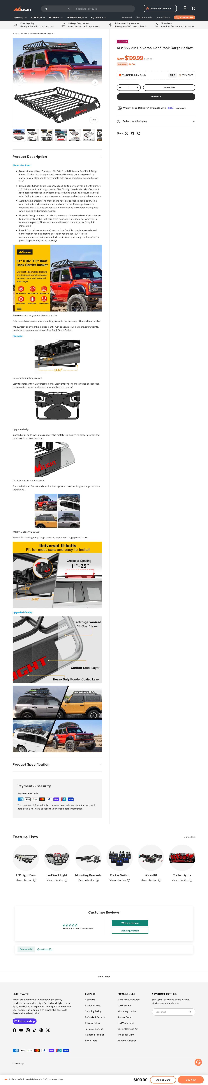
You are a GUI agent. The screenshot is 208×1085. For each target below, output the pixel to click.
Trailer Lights (182, 875)
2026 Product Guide (129, 999)
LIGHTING (18, 17)
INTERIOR (54, 17)
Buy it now (156, 96)
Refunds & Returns (95, 1017)
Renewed (127, 17)
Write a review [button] (130, 923)
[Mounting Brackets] (88, 858)
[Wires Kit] (151, 858)
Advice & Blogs (93, 1005)
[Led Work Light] (57, 858)
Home (15, 33)
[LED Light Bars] (26, 858)
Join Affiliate (163, 17)
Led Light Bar (125, 1005)
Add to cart (169, 87)
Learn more (181, 108)
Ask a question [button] (130, 930)
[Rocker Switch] (120, 858)
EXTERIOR (36, 17)
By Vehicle (97, 17)
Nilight (22, 1063)
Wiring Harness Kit (128, 1028)
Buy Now (191, 1079)
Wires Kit (151, 875)
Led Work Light (57, 875)
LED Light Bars (26, 875)
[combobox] (88, 8)
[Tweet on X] (126, 133)
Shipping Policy (93, 1011)
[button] (193, 8)
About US (90, 999)
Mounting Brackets (88, 875)
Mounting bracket (127, 1011)
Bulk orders (91, 1040)
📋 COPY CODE (185, 75)
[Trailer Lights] (182, 858)
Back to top (104, 976)
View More (189, 837)
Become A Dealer (127, 1040)
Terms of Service (94, 1028)
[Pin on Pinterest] (139, 133)
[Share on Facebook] (133, 133)
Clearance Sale (144, 17)
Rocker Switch (119, 875)
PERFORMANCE (75, 17)
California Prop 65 (94, 1034)
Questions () (44, 949)
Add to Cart (163, 1079)
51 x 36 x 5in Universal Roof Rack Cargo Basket (37, 33)
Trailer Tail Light (126, 1034)
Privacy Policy (92, 1023)
